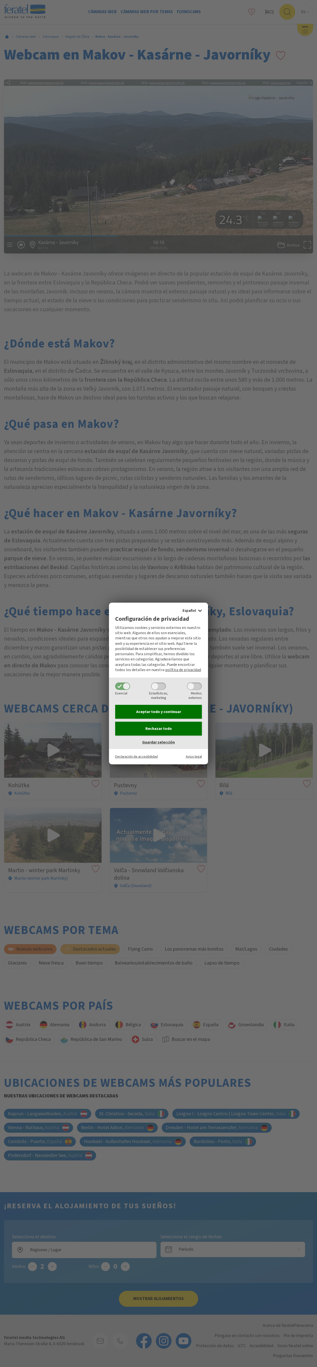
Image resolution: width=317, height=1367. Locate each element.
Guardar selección (158, 742)
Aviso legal (194, 756)
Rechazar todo (158, 728)
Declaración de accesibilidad (136, 756)
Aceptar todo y (158, 712)
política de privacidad (183, 670)
